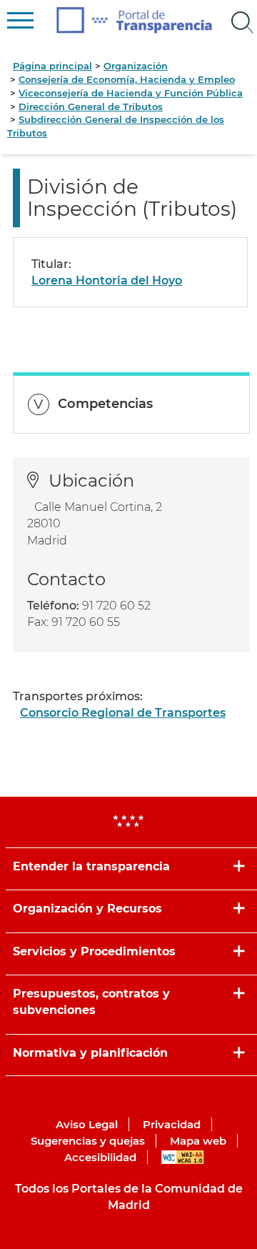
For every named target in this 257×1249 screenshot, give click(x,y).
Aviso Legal (87, 1124)
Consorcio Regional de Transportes (123, 713)
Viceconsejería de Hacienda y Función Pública (131, 93)
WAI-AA (182, 1157)
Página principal (52, 65)
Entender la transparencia (91, 866)
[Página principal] (134, 20)
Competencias (105, 404)
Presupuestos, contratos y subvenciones (91, 1002)
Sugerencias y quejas (88, 1141)
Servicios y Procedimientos (94, 951)
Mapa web (198, 1141)
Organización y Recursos (87, 908)
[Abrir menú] (242, 23)
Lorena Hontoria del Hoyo (106, 280)
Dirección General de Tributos (91, 106)
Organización (136, 65)
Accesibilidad (100, 1157)
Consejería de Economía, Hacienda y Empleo (127, 79)
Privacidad (172, 1124)
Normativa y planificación (90, 1053)
